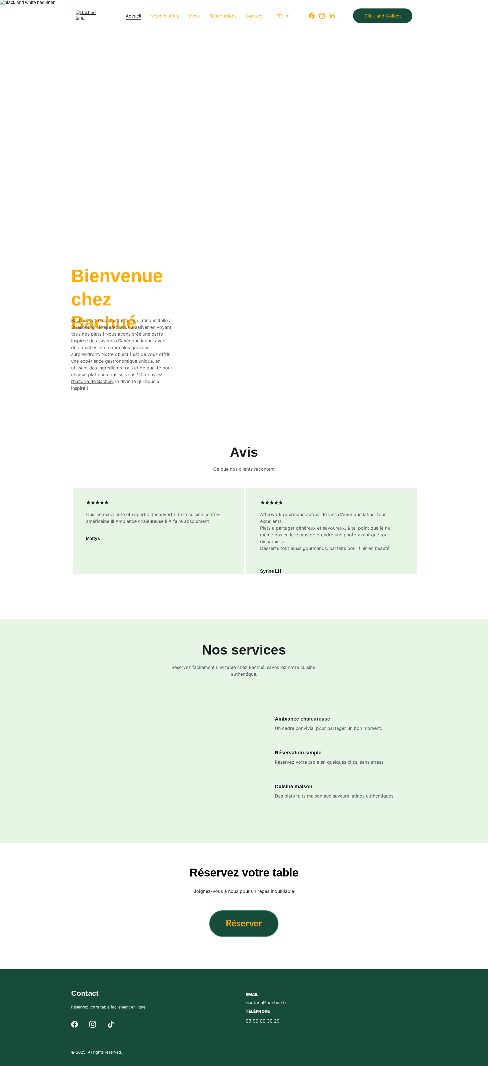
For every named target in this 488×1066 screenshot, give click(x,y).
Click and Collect (382, 16)
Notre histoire (165, 16)
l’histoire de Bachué (92, 381)
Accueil (133, 16)
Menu (194, 16)
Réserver (214, 170)
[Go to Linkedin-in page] (332, 16)
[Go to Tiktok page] (110, 1024)
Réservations (223, 16)
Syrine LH (270, 571)
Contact (254, 16)
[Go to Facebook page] (314, 16)
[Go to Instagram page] (324, 16)
